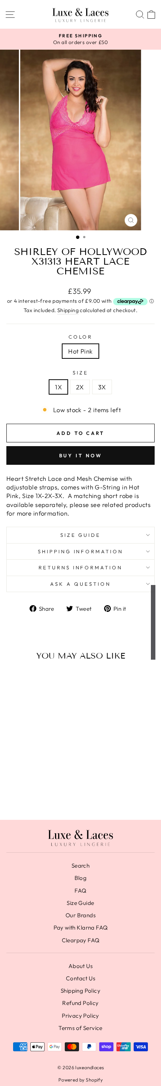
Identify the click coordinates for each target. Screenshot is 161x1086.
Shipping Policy (80, 990)
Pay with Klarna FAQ (81, 927)
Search (80, 865)
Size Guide (80, 535)
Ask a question (80, 584)
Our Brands (80, 915)
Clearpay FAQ (81, 940)
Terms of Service (80, 1027)
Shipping (68, 310)
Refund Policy (80, 1002)
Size (80, 373)
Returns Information (81, 567)
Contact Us (80, 978)
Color (81, 337)
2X (80, 387)
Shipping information (81, 551)
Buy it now (80, 455)
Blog (81, 877)
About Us (80, 966)
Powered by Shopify (80, 1080)
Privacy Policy (80, 1015)
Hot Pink (80, 351)
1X (58, 387)
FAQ (80, 890)
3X (102, 387)
